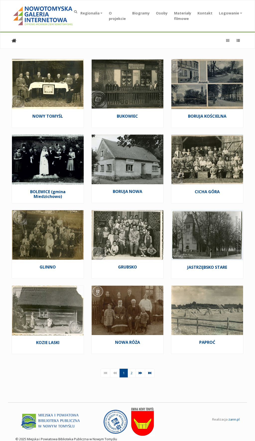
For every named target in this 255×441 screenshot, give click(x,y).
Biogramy (141, 13)
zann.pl (234, 419)
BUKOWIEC (127, 116)
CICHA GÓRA (207, 191)
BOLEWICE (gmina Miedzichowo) (47, 194)
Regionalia (90, 13)
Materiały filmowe (182, 16)
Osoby (162, 13)
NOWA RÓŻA (127, 342)
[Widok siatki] (227, 41)
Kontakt (204, 13)
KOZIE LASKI (48, 342)
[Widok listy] (238, 41)
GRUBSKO (127, 267)
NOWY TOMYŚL (47, 116)
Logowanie (229, 13)
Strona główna (14, 41)
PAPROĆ (207, 342)
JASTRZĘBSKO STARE (207, 267)
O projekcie (117, 16)
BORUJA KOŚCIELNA (207, 116)
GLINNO (48, 267)
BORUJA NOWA (127, 191)
